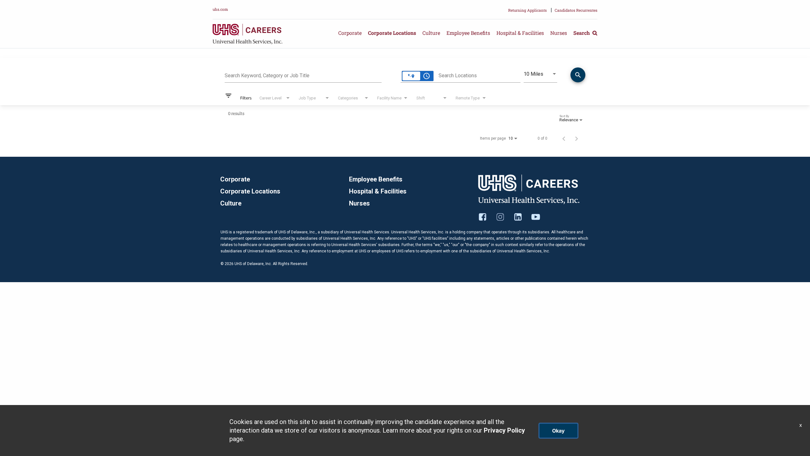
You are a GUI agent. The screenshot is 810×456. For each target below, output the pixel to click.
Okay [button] (558, 431)
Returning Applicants (527, 10)
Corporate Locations (392, 32)
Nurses (558, 32)
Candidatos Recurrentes (576, 10)
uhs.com (220, 9)
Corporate (350, 32)
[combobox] (303, 74)
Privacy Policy (504, 430)
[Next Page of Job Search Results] (576, 138)
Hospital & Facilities (520, 32)
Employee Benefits (468, 32)
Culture (431, 32)
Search (582, 32)
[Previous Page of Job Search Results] (564, 138)
